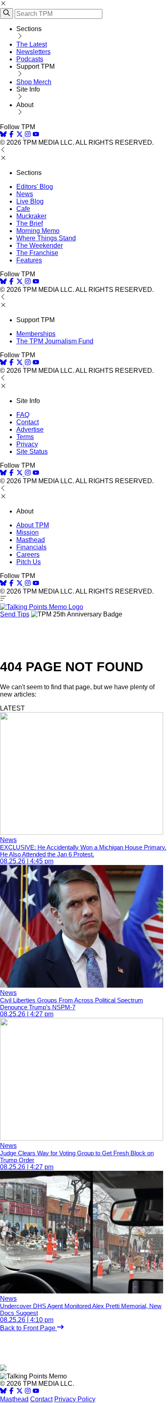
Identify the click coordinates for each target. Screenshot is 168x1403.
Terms (25, 436)
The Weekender (39, 245)
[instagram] (27, 135)
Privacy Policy (74, 1399)
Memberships (35, 333)
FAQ (22, 414)
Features (29, 260)
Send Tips (14, 614)
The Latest (31, 44)
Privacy (27, 444)
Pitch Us (28, 561)
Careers (28, 554)
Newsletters (33, 51)
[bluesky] (3, 135)
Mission (27, 532)
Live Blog (30, 201)
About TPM (32, 525)
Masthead (30, 539)
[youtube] (36, 135)
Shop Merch (33, 81)
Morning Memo (38, 230)
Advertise (30, 429)
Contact (27, 422)
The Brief (29, 223)
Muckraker (31, 216)
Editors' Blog (34, 186)
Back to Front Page (28, 1328)
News (24, 194)
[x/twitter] (20, 135)
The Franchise (37, 252)
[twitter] (19, 1391)
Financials (31, 547)
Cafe (23, 208)
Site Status (32, 451)
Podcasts (29, 59)
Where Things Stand (46, 238)
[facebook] (11, 135)
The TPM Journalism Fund (54, 341)
